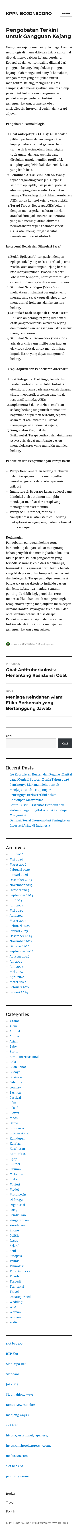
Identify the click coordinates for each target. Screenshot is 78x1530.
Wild (13, 1307)
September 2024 (21, 951)
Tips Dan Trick (20, 1271)
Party (13, 1210)
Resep (14, 1240)
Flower (14, 1113)
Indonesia (17, 1128)
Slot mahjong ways (19, 1394)
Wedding (16, 1302)
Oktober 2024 (19, 946)
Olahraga (16, 1200)
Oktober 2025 (19, 890)
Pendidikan (18, 1215)
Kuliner (15, 1164)
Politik (14, 1235)
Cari (9, 736)
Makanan (16, 1174)
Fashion (15, 1092)
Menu (66, 13)
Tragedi (15, 1281)
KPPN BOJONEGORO (29, 13)
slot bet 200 (14, 1466)
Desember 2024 (21, 936)
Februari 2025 (20, 926)
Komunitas (18, 1154)
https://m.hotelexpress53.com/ (28, 1445)
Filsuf (14, 1108)
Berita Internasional (24, 1057)
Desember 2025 (21, 880)
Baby (13, 1046)
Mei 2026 (16, 859)
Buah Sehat (18, 1067)
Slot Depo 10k (16, 1364)
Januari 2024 (19, 992)
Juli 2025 (16, 900)
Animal (15, 1031)
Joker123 (12, 1384)
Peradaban (17, 1225)
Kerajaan (16, 1143)
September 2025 (21, 895)
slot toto (12, 1425)
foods (14, 1118)
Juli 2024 (16, 961)
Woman (15, 1312)
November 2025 (21, 885)
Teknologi (17, 1266)
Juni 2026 (17, 854)
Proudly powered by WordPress (50, 1523)
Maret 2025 (18, 920)
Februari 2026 (20, 869)
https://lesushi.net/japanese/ (27, 1435)
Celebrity (16, 1082)
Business (16, 1077)
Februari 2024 (20, 987)
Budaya (15, 1072)
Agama (15, 1021)
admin (15, 644)
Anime (14, 1036)
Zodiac (14, 1322)
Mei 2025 (16, 910)
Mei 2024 (16, 972)
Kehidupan (17, 1138)
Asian (14, 1041)
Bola (13, 1062)
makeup (15, 1179)
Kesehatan (17, 1148)
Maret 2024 (18, 982)
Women (15, 1317)
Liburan (15, 1169)
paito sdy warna (17, 1476)
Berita (14, 1051)
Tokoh (14, 1276)
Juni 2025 (16, 905)
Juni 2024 (16, 966)
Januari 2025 (19, 931)
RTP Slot (12, 1353)
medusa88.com (17, 1456)
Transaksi (17, 1286)
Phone (14, 1230)
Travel (14, 1291)
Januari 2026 (19, 875)
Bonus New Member (20, 1405)
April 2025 (17, 915)
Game (14, 1123)
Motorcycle (18, 1194)
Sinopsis (16, 1256)
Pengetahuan (19, 1220)
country (15, 1087)
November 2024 (21, 941)
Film (13, 1103)
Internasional (19, 1133)
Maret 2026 (18, 864)
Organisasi (17, 1205)
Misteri (15, 1184)
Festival (15, 1097)
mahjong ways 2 (17, 1415)
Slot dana (13, 1374)
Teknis (14, 1261)
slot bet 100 (14, 1343)
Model (14, 1189)
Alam (13, 1026)
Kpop (13, 1159)
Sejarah (15, 1245)
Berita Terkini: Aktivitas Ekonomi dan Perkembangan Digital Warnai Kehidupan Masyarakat (39, 810)
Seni (13, 1251)
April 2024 (17, 977)
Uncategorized (47, 644)
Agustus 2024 (19, 956)
